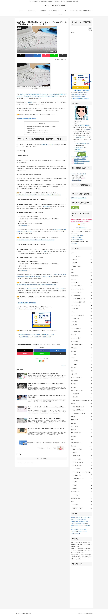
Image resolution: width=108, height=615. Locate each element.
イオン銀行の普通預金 (80, 151)
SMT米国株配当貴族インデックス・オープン (38, 130)
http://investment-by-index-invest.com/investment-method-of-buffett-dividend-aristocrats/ (38, 195)
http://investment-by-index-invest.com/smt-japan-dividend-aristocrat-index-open (36, 284)
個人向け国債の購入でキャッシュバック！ (79, 94)
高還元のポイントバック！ (83, 92)
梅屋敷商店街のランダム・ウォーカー (80, 517)
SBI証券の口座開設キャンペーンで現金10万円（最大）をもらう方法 (36, 334)
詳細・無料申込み (76, 180)
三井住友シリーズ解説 (77, 239)
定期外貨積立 (78, 149)
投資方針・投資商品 (84, 125)
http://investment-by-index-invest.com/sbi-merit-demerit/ (30, 309)
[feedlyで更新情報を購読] (40, 361)
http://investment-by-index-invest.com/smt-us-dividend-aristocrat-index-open (35, 239)
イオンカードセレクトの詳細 (78, 174)
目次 (40, 123)
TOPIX (45, 251)
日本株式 (48, 344)
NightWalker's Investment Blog (79, 521)
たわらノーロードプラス (29, 288)
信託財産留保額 (23, 225)
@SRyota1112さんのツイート (78, 197)
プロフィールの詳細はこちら (82, 143)
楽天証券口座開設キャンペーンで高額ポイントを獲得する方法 (35, 336)
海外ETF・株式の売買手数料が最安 (78, 96)
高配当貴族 (58, 344)
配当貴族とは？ (31, 128)
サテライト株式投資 (79, 137)
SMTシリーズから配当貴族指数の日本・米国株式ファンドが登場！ (42, 126)
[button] (63, 55)
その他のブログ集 (75, 533)
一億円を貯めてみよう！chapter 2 (79, 523)
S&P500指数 (46, 206)
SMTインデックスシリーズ (48, 144)
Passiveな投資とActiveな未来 (78, 529)
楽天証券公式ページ (81, 227)
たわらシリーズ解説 (77, 237)
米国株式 (53, 344)
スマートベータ (60, 288)
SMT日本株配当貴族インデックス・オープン (38, 132)
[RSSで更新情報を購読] (43, 361)
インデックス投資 (87, 129)
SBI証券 (30, 102)
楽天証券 (74, 243)
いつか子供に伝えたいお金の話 (79, 531)
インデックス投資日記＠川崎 (78, 519)
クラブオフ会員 (78, 147)
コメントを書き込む (41, 458)
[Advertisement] (80, 52)
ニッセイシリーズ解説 (77, 235)
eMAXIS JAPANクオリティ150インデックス (42, 276)
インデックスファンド (26, 344)
